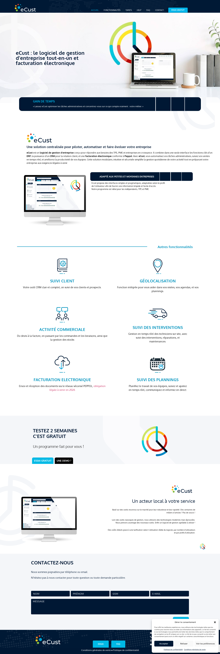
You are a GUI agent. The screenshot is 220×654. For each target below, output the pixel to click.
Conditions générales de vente (195, 649)
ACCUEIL (95, 10)
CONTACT (159, 10)
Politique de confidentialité (173, 649)
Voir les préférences (205, 643)
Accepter (163, 643)
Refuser (184, 643)
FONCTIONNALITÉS (112, 10)
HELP (139, 10)
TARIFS (129, 10)
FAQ (148, 10)
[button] (215, 622)
